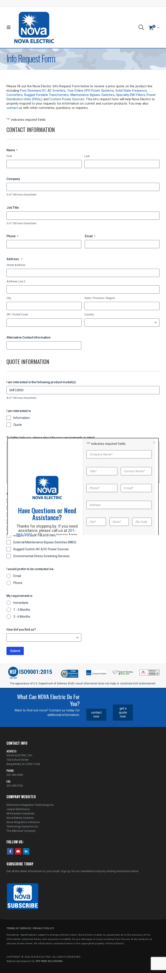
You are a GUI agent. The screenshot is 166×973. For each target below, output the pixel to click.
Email (90, 236)
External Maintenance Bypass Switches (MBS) (44, 542)
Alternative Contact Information (28, 337)
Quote (17, 424)
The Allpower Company (20, 830)
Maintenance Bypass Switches (92, 95)
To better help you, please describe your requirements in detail (50, 437)
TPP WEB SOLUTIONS (48, 961)
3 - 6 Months (21, 616)
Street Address (15, 265)
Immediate (20, 602)
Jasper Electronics (18, 809)
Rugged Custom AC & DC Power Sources (41, 549)
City (8, 298)
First (9, 156)
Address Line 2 (15, 281)
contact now (96, 714)
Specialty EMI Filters (130, 95)
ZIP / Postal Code (17, 314)
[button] (9, 27)
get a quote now (123, 712)
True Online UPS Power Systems (90, 90)
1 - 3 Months (21, 609)
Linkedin (26, 851)
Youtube (18, 851)
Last (87, 156)
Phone (12, 236)
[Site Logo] (34, 27)
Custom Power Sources (66, 99)
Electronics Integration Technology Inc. (30, 804)
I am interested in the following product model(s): (41, 382)
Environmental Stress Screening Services (41, 556)
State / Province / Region (99, 298)
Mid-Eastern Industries (20, 813)
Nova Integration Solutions (23, 822)
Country (89, 314)
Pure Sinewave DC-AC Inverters (42, 90)
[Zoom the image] (149, 671)
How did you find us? (21, 629)
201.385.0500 (14, 774)
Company (13, 179)
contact (12, 108)
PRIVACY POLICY (43, 928)
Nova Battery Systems (20, 817)
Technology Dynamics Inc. (22, 826)
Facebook (10, 851)
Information (21, 418)
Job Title (12, 207)
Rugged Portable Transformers (46, 95)
